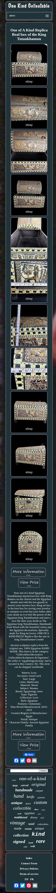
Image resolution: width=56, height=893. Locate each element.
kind (38, 834)
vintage (17, 822)
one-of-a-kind (32, 778)
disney (33, 817)
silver (36, 809)
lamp (43, 810)
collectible (22, 808)
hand (19, 796)
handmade (24, 790)
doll (42, 818)
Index (29, 858)
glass (39, 814)
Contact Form (29, 863)
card (19, 813)
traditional (20, 817)
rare (40, 841)
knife (30, 797)
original (39, 784)
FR (32, 879)
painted (41, 797)
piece (14, 780)
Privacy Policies (29, 868)
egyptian (29, 813)
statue (28, 828)
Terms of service (29, 874)
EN (26, 879)
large (15, 785)
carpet (39, 790)
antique (16, 803)
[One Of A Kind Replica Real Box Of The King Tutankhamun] (29, 65)
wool (31, 823)
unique (39, 828)
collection (21, 835)
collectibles (42, 824)
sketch (28, 803)
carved (24, 785)
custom (40, 802)
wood (30, 843)
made (18, 828)
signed (19, 841)
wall (32, 846)
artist (25, 847)
